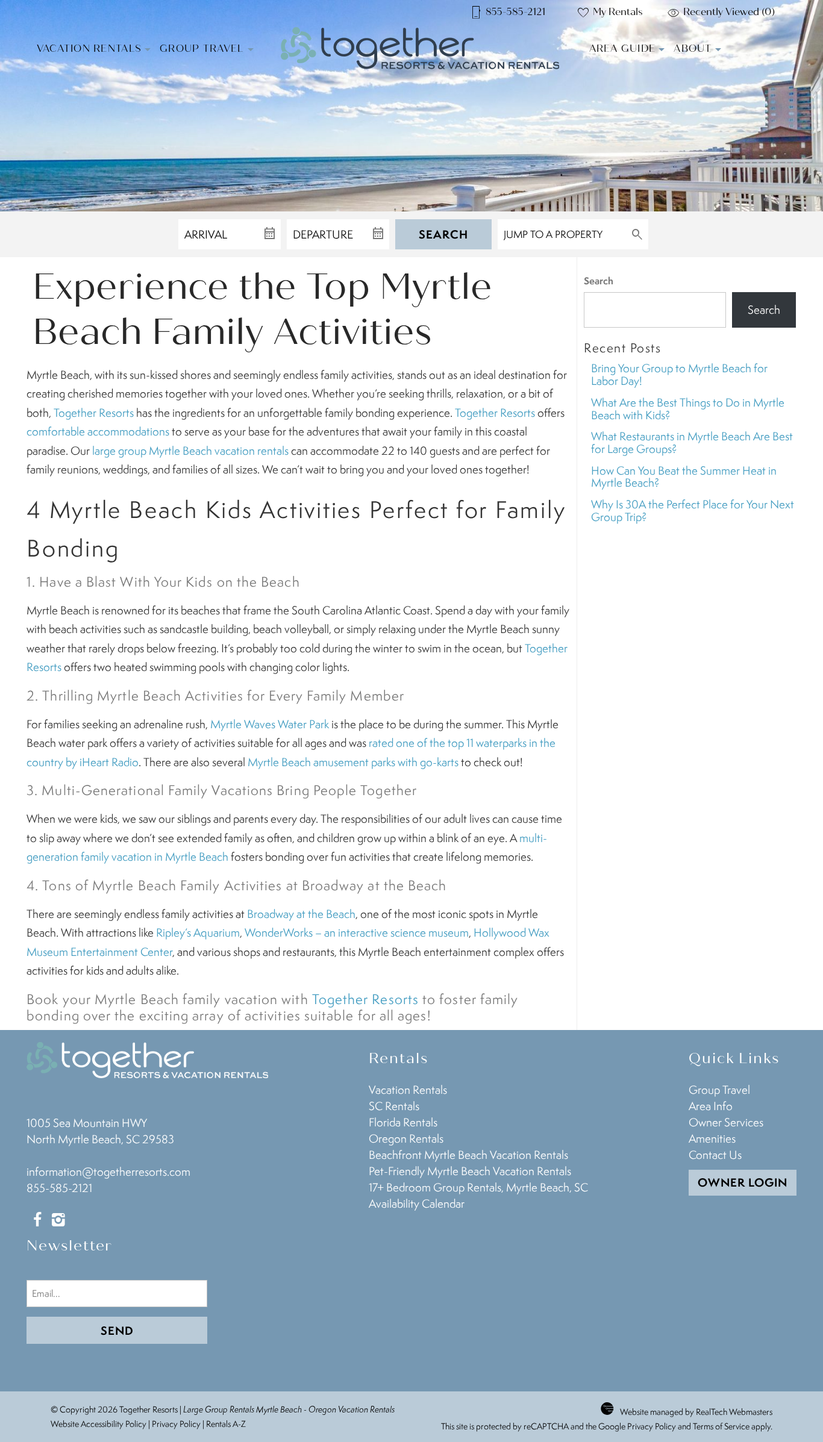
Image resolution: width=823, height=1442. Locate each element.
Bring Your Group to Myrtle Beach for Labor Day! (679, 374)
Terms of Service (721, 1426)
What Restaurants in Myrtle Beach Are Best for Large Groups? (692, 442)
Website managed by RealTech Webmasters (696, 1411)
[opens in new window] (37, 1221)
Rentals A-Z (226, 1423)
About (693, 48)
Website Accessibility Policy (98, 1423)
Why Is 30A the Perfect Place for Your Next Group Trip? (692, 510)
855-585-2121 (59, 1188)
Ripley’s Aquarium (198, 932)
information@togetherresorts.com (108, 1171)
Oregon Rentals (406, 1138)
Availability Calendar (417, 1203)
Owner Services (726, 1122)
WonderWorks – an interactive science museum (357, 932)
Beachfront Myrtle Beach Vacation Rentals (468, 1154)
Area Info (711, 1106)
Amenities (712, 1138)
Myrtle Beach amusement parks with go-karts (353, 762)
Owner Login (742, 1182)
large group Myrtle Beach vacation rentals (190, 450)
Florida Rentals (403, 1122)
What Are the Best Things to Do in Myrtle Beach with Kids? (687, 408)
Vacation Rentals (89, 48)
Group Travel (202, 48)
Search (443, 234)
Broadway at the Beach (301, 914)
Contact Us (715, 1154)
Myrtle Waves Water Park (269, 724)
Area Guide (622, 48)
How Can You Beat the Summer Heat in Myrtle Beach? (684, 476)
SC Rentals (394, 1106)
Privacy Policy (176, 1423)
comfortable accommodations (98, 431)
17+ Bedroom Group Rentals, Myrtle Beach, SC (478, 1187)
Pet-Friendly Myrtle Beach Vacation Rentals (470, 1171)
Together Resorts (94, 412)
